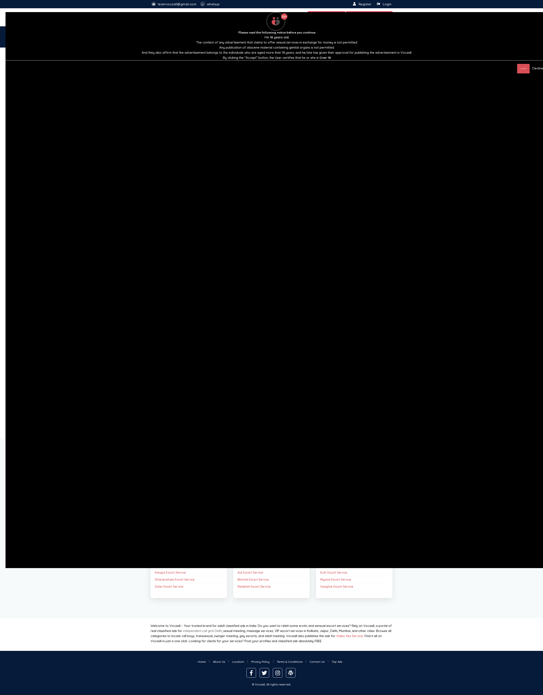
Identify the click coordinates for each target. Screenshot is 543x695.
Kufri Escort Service (333, 572)
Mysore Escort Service (335, 579)
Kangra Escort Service (170, 572)
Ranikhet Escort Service (254, 586)
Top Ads (337, 661)
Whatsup (213, 4)
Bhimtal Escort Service (253, 579)
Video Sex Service (349, 636)
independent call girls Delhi (202, 631)
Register (365, 4)
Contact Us (317, 661)
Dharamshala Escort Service (175, 579)
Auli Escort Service (250, 572)
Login (387, 4)
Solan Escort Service (169, 586)
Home (202, 661)
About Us (219, 661)
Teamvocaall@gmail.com (177, 4)
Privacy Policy (260, 661)
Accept (523, 68)
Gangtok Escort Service (336, 586)
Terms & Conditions (289, 661)
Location (238, 661)
